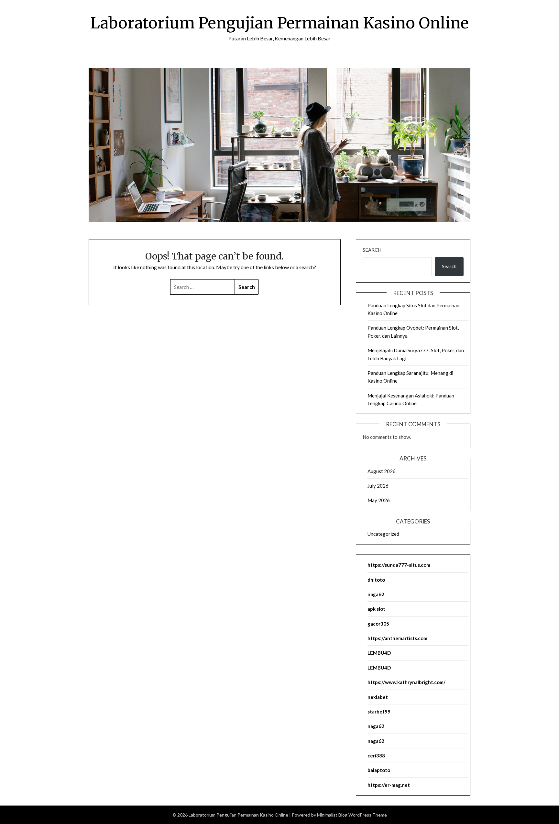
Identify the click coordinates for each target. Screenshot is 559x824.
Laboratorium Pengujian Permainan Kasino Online (279, 23)
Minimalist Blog (332, 815)
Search (372, 250)
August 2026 (381, 471)
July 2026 (378, 486)
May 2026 (378, 500)
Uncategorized (383, 534)
